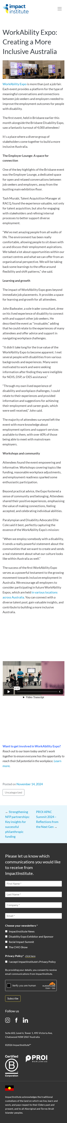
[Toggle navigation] (59, 8)
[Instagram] (7, 1020)
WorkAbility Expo (14, 84)
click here (30, 956)
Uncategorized (13, 792)
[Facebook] (16, 1020)
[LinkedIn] (25, 1020)
